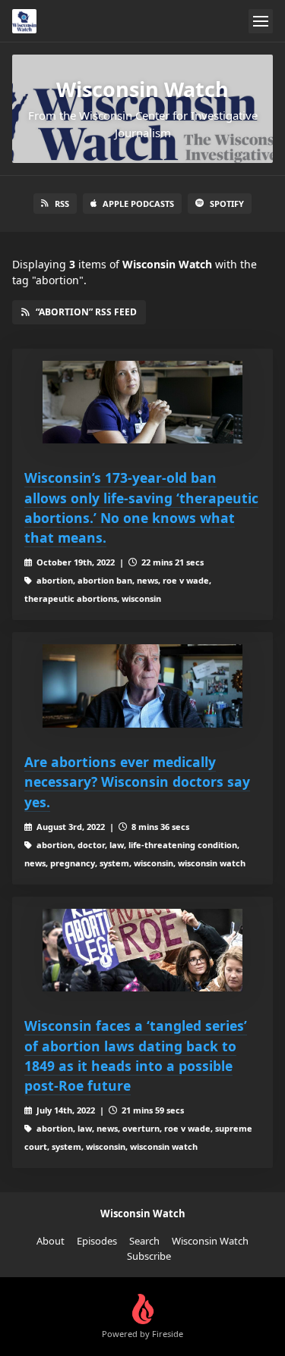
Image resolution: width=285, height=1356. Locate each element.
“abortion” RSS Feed (86, 311)
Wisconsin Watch (210, 1241)
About (50, 1241)
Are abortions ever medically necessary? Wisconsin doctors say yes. (137, 782)
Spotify (227, 203)
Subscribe (149, 1256)
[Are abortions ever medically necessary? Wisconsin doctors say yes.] (142, 686)
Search (144, 1241)
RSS (62, 203)
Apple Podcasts (138, 203)
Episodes (97, 1241)
